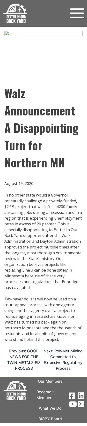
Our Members (50, 381)
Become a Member (45, 394)
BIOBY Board (50, 418)
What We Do (50, 408)
